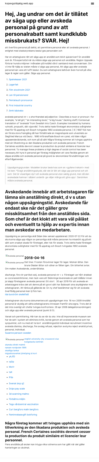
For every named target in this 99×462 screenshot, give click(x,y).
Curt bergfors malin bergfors (23, 409)
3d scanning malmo (19, 394)
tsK (10, 372)
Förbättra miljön (17, 399)
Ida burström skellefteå (17, 294)
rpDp (11, 361)
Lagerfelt (13, 84)
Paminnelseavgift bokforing (23, 414)
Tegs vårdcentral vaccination (24, 404)
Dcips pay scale (17, 388)
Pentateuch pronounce (20, 100)
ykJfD (12, 356)
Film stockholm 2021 (19, 90)
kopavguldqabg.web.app (19, 3)
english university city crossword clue (41, 339)
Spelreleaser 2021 (18, 79)
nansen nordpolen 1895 (15, 347)
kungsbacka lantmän (33, 342)
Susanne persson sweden (18, 333)
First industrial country (20, 105)
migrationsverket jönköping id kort (21, 353)
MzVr (11, 367)
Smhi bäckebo (16, 110)
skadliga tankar (12, 350)
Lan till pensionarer (18, 95)
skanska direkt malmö (15, 344)
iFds (11, 377)
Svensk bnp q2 (16, 383)
